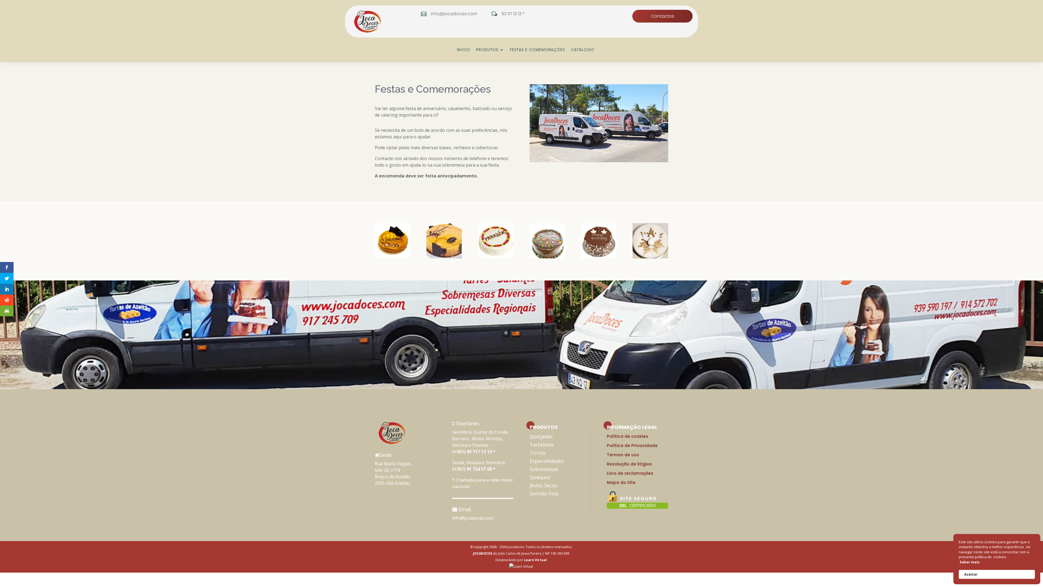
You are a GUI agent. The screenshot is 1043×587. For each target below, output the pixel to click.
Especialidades (547, 461)
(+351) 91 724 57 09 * (473, 469)
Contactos (662, 16)
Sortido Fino (544, 493)
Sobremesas (544, 469)
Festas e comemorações (537, 50)
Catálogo (582, 50)
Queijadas (541, 436)
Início (463, 50)
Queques (540, 477)
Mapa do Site (621, 482)
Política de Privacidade (632, 445)
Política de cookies (627, 436)
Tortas (537, 452)
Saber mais (969, 562)
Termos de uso (623, 455)
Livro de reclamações (630, 473)
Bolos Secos (543, 485)
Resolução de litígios (629, 464)
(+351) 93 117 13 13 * (473, 452)
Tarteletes (542, 444)
